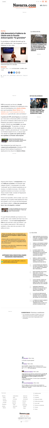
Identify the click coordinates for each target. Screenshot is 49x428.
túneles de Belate (21, 108)
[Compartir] (9, 72)
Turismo (36, 407)
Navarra (3, 395)
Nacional (24, 401)
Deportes (14, 403)
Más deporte (25, 399)
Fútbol (14, 404)
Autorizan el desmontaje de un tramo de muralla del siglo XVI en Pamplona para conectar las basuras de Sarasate (38, 47)
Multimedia (25, 404)
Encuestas (15, 399)
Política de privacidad (39, 401)
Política (4, 397)
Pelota (14, 407)
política (4, 75)
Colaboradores (15, 395)
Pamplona (4, 404)
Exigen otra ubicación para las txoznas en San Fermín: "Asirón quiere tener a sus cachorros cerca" (17, 140)
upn (8, 75)
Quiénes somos (38, 393)
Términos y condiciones (37, 312)
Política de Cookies (38, 399)
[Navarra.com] (24, 5)
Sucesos (4, 399)
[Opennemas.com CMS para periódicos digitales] (24, 419)
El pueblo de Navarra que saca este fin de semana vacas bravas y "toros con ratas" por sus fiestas (18, 210)
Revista (24, 403)
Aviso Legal (37, 403)
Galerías (24, 406)
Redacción (3, 67)
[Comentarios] (19, 72)
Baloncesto (15, 406)
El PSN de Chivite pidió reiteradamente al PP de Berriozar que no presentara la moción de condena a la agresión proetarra (40, 253)
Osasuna (14, 401)
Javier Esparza (12, 75)
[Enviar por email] (17, 72)
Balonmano (25, 395)
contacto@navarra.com (8, 248)
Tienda (36, 409)
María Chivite (19, 75)
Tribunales (5, 400)
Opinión (3, 406)
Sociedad (4, 402)
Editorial (4, 407)
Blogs (14, 397)
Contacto (36, 395)
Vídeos (24, 408)
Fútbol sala (25, 397)
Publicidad (37, 397)
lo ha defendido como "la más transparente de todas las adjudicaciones (13, 112)
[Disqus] (34, 338)
